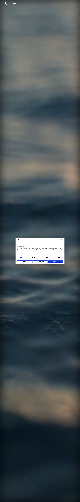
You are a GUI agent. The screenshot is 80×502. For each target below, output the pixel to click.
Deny (24, 261)
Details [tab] (40, 243)
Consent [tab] (23, 243)
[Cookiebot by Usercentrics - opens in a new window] (58, 239)
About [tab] (56, 243)
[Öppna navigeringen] (74, 3)
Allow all (55, 261)
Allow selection (40, 261)
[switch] (33, 257)
